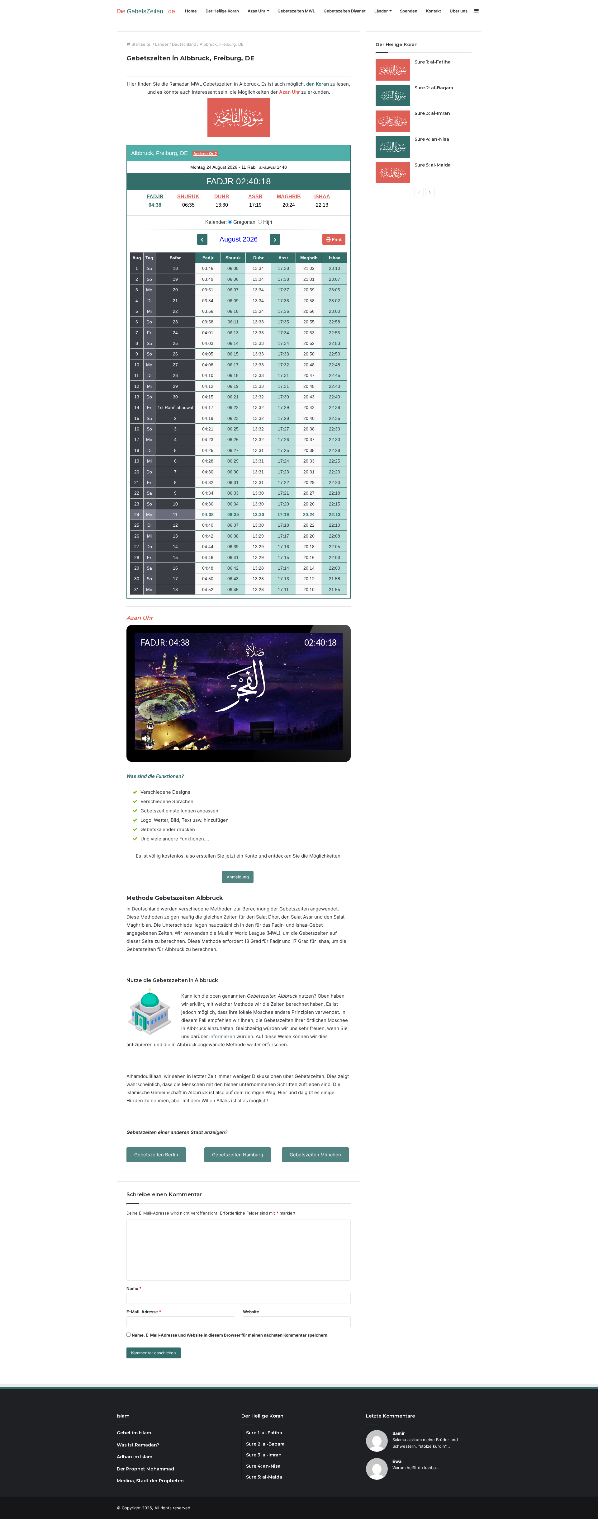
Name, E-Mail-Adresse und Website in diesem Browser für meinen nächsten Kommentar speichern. (230, 1335)
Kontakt (433, 10)
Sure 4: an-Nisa (432, 139)
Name (133, 1288)
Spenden (408, 10)
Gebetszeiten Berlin (156, 1155)
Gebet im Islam (134, 1433)
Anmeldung (238, 876)
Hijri (267, 222)
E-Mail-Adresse (143, 1311)
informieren (222, 1036)
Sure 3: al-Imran (432, 113)
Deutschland (184, 44)
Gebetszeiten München (315, 1155)
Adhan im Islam (134, 1457)
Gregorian (243, 222)
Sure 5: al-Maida (433, 165)
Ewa (396, 1461)
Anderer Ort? (205, 154)
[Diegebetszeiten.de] (148, 11)
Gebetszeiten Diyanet (345, 10)
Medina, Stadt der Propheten (150, 1481)
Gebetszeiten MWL (296, 10)
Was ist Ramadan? (138, 1445)
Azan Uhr (256, 10)
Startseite (141, 44)
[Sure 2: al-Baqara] (393, 95)
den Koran (317, 84)
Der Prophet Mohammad (145, 1469)
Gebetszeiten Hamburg (237, 1155)
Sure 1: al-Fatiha (433, 62)
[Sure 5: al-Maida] (393, 173)
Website (251, 1311)
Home (191, 10)
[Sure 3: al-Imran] (393, 121)
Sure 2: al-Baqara (434, 88)
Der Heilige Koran (222, 10)
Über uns (458, 10)
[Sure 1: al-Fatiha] (393, 70)
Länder (161, 44)
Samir (398, 1433)
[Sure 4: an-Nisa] (393, 147)
